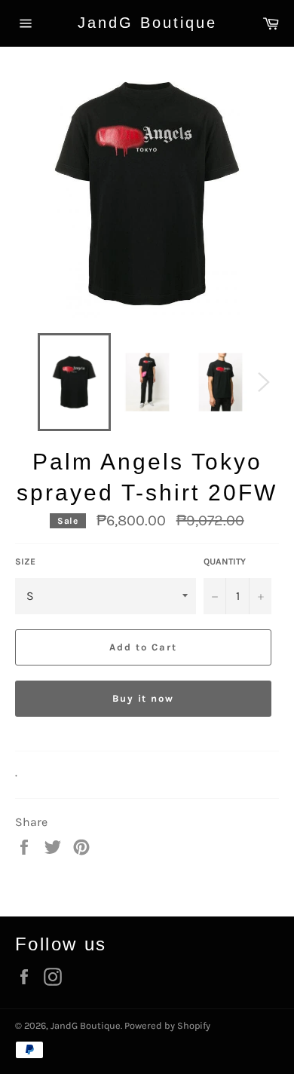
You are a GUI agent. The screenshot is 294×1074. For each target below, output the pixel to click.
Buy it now (143, 698)
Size (25, 561)
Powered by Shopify (167, 1025)
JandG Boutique (147, 22)
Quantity (225, 561)
